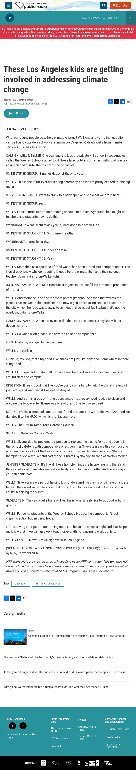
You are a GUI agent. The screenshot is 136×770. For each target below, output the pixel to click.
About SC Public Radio (87, 728)
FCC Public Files (59, 738)
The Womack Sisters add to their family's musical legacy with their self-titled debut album (59, 657)
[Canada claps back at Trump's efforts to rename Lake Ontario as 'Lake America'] (15, 637)
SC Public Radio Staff (117, 729)
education (20, 583)
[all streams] (131, 18)
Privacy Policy (112, 737)
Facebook (56, 746)
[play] (10, 18)
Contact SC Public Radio (88, 737)
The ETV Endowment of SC (62, 729)
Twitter (82, 720)
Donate (121, 5)
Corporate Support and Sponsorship (115, 720)
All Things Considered (48, 583)
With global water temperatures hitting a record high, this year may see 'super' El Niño (56, 687)
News (31, 630)
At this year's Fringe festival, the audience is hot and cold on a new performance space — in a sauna (65, 672)
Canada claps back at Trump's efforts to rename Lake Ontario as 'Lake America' (77, 636)
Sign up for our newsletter (113, 745)
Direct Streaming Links (60, 720)
